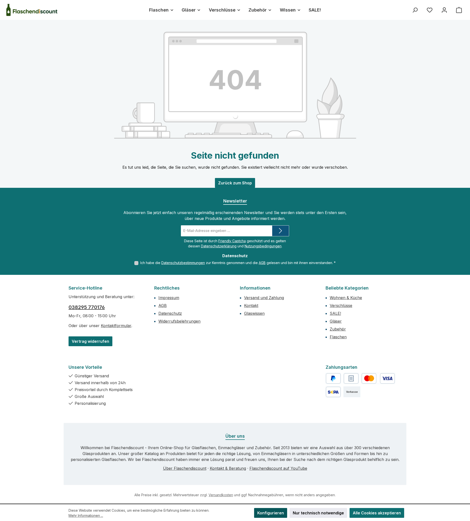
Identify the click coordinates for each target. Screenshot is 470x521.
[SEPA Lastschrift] (333, 391)
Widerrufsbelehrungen (179, 321)
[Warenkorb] (459, 10)
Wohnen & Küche (346, 297)
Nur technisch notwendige (318, 512)
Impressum (168, 297)
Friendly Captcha (232, 241)
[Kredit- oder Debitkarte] (378, 378)
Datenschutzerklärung (218, 246)
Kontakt (251, 305)
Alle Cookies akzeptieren (377, 512)
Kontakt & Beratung (228, 468)
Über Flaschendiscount (184, 468)
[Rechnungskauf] (351, 378)
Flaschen (338, 336)
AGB (262, 263)
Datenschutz (170, 313)
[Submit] (280, 230)
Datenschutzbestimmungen (183, 263)
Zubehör (338, 329)
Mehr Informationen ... (86, 515)
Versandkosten (221, 495)
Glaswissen (254, 313)
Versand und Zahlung (264, 297)
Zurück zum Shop (235, 182)
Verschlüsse (341, 305)
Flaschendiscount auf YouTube (278, 468)
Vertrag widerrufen (90, 341)
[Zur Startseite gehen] (32, 9)
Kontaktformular (116, 325)
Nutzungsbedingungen (263, 246)
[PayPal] (333, 378)
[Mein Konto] (444, 10)
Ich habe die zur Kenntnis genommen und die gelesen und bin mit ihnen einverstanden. (238, 263)
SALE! (335, 313)
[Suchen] (415, 10)
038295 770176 (87, 307)
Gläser (336, 321)
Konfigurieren (270, 512)
